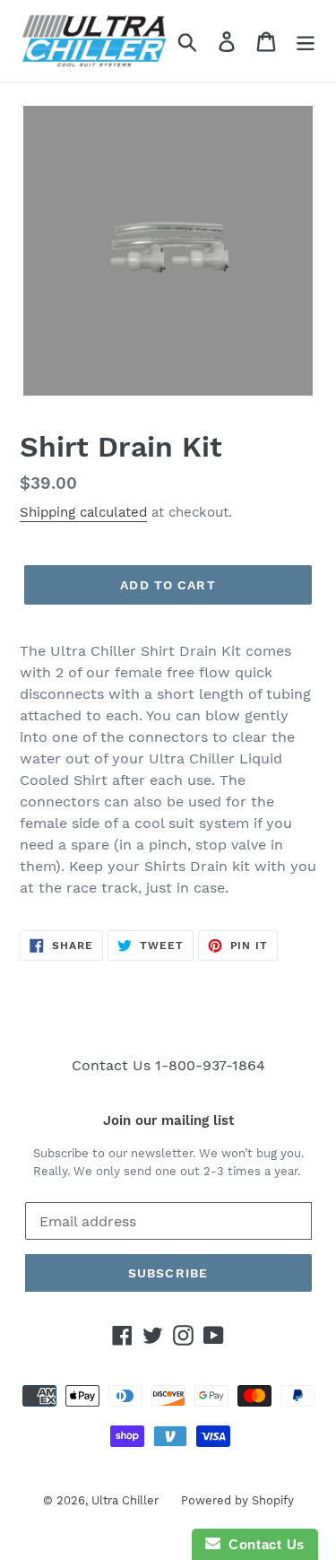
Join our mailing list (168, 1120)
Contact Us (262, 1544)
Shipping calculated (83, 512)
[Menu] (305, 41)
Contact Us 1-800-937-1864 (168, 1065)
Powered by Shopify (237, 1500)
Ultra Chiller (125, 1500)
